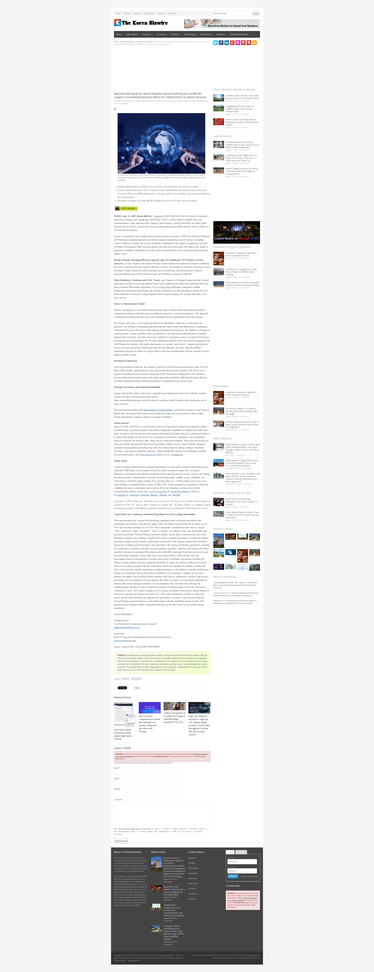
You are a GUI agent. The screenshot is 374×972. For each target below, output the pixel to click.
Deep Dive (192, 878)
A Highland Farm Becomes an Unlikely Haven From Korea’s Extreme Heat (240, 109)
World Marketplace (239, 34)
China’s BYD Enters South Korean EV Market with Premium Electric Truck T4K (235, 585)
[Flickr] (238, 42)
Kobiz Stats (193, 883)
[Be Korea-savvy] (141, 22)
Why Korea (172, 13)
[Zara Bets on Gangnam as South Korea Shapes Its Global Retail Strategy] (218, 271)
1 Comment (247, 484)
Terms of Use (148, 13)
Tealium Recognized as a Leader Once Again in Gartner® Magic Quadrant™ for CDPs (175, 718)
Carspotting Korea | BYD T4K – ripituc (228, 582)
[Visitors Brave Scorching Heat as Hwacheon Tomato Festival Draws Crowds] (218, 121)
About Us (192, 899)
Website (117, 789)
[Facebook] (221, 42)
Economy (161, 34)
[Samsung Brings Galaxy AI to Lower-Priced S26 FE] (230, 566)
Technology (189, 34)
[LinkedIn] (226, 42)
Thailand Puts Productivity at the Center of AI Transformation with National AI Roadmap (173, 910)
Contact (136, 13)
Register (241, 852)
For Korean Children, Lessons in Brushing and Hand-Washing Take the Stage (242, 411)
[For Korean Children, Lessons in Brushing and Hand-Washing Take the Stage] (218, 411)
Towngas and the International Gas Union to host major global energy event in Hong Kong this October (173, 932)
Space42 (125, 678)
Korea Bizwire (148, 101)
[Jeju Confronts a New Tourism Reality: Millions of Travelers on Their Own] (218, 553)
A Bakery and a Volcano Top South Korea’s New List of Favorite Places (242, 97)
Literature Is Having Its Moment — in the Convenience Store (242, 254)
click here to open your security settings (242, 899)
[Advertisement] (162, 68)
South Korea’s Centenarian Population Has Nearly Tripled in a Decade (242, 502)
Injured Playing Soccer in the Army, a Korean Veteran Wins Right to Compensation (242, 171)
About (127, 13)
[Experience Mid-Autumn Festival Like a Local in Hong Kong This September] (230, 536)
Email (117, 778)
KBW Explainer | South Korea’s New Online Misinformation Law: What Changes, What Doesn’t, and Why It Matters (243, 448)
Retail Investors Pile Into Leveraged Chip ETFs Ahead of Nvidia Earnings (242, 283)
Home (118, 13)
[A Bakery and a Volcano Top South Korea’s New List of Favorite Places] (218, 97)
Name (117, 768)
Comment (118, 799)
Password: (231, 866)
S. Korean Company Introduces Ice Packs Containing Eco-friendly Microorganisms (235, 594)
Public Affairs (131, 34)
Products (192, 888)
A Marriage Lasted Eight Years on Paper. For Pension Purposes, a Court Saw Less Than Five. (241, 158)
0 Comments (244, 101)
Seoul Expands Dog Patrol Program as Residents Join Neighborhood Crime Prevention (235, 602)
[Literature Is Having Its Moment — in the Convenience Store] (218, 258)
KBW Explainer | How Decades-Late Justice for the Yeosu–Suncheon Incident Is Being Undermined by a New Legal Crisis (243, 477)
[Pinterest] (249, 42)
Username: (232, 857)
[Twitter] (215, 42)
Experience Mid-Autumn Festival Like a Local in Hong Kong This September (174, 890)
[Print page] (162, 109)
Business (147, 34)
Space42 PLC (136, 678)
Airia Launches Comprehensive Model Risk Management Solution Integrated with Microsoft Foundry (149, 724)
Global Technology (144, 41)
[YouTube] (243, 42)
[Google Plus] (232, 42)
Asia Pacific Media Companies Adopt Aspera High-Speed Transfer (123, 734)
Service (161, 13)
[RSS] (254, 42)
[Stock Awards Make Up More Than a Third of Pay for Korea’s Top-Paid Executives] (218, 514)
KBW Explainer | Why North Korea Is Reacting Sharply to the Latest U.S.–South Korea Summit (242, 463)
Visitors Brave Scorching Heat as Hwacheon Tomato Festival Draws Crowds (242, 122)
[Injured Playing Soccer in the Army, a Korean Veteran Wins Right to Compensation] (218, 170)
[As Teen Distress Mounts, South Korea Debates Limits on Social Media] (230, 552)
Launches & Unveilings (182, 101)
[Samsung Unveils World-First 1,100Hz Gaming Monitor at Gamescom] (218, 567)
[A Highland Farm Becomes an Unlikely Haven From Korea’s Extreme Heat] (218, 108)
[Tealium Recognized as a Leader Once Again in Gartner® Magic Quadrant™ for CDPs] (175, 706)
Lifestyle (175, 34)
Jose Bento (217, 600)
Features (221, 34)
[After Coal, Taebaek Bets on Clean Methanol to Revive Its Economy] (254, 567)
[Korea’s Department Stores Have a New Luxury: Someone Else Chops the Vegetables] (218, 424)
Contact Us (193, 893)
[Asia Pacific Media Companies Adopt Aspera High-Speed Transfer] (125, 714)
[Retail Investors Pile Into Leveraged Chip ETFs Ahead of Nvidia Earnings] (218, 284)
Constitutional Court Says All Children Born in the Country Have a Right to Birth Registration (242, 145)
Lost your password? (249, 876)
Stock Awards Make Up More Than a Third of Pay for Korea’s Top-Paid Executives (242, 515)
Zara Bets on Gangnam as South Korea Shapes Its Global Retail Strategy (241, 272)
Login (230, 852)
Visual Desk (205, 34)
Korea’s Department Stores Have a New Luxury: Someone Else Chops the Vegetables (242, 425)
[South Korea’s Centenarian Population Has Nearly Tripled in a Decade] (218, 502)
